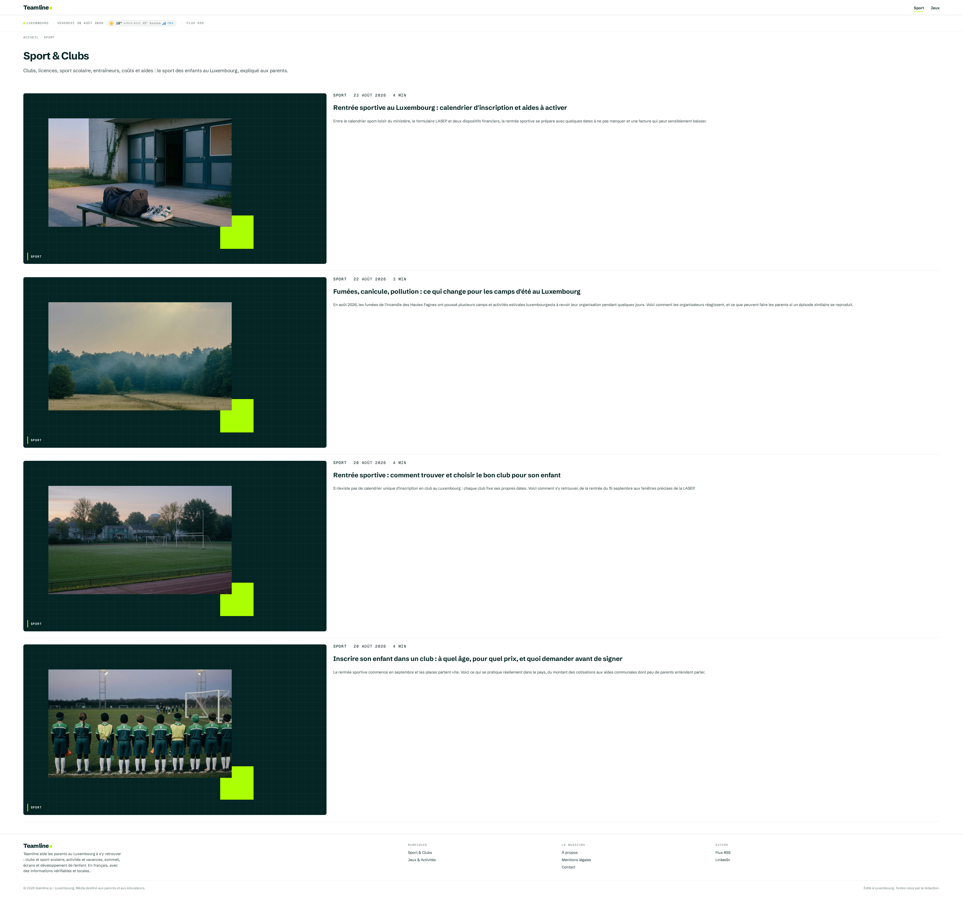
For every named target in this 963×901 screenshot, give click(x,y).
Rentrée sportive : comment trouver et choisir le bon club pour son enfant (447, 475)
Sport (919, 8)
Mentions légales (576, 860)
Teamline (36, 7)
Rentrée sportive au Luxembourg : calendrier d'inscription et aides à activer (450, 108)
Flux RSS (195, 23)
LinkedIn (722, 860)
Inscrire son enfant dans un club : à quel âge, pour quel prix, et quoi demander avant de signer (478, 659)
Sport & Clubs (420, 852)
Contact (568, 867)
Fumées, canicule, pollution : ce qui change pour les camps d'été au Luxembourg (457, 291)
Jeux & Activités (422, 860)
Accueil (31, 37)
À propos (570, 852)
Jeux (935, 8)
